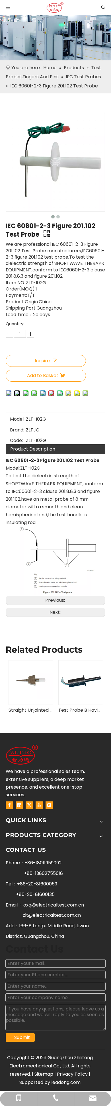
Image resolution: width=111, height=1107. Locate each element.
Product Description (32, 449)
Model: (17, 419)
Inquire (42, 360)
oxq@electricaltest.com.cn (53, 905)
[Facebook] (9, 805)
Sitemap (43, 1074)
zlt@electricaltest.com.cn (52, 915)
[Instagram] (49, 805)
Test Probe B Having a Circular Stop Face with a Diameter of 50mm (80, 710)
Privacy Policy (72, 1074)
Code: (16, 440)
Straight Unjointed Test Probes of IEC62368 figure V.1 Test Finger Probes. (31, 710)
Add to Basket (42, 375)
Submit (22, 1037)
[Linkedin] (19, 805)
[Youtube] (39, 805)
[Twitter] (29, 805)
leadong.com (66, 1082)
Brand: (17, 430)
